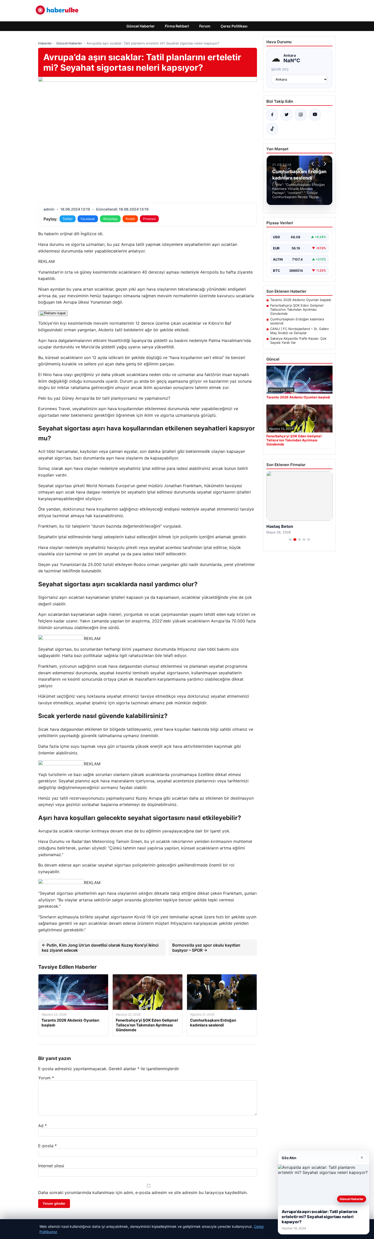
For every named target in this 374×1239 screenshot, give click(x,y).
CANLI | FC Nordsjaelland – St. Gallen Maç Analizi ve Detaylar (299, 331)
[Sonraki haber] (324, 163)
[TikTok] (272, 129)
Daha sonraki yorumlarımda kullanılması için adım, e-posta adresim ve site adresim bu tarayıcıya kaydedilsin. (143, 1192)
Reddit (130, 219)
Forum (204, 26)
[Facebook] (272, 115)
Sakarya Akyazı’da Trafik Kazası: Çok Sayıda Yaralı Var (298, 340)
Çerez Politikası (234, 26)
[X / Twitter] (286, 115)
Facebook (88, 219)
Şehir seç (280, 69)
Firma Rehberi (177, 26)
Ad (42, 1125)
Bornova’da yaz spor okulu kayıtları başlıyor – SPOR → (206, 948)
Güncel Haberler (140, 26)
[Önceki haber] (313, 163)
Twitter (68, 219)
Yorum (46, 1077)
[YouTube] (315, 115)
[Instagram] (301, 115)
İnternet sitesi (51, 1165)
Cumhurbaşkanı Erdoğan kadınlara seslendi (297, 321)
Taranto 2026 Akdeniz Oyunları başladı (300, 300)
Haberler (45, 43)
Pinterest (149, 219)
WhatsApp (110, 219)
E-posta (47, 1145)
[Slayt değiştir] (290, 539)
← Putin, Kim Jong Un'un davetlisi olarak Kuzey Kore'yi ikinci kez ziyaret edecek (100, 948)
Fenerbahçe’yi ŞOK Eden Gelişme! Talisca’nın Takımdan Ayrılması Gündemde (297, 309)
